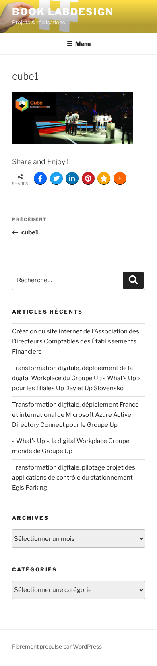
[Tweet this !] (56, 178)
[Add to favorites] (103, 178)
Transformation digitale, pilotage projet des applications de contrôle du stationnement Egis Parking (73, 477)
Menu (83, 43)
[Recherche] (133, 280)
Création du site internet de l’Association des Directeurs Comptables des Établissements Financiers (75, 341)
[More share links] (120, 178)
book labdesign (63, 12)
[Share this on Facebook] (40, 178)
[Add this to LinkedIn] (72, 178)
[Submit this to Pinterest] (88, 178)
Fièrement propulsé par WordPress (57, 646)
